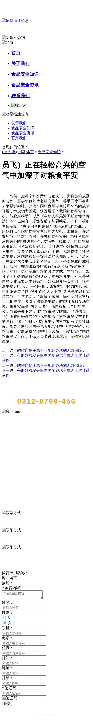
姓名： (7, 602)
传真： (7, 648)
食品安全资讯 (25, 84)
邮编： (7, 678)
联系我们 (20, 95)
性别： (7, 612)
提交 (7, 703)
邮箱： (7, 658)
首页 (16, 52)
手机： (7, 628)
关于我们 (20, 63)
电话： (7, 638)
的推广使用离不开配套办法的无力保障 (49, 350)
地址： (7, 668)
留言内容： (13, 588)
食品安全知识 (25, 74)
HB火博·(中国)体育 (18, 152)
